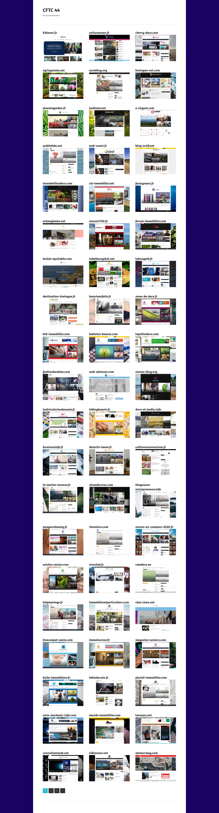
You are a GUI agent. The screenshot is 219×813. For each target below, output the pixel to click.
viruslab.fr (96, 564)
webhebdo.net (52, 146)
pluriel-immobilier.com (151, 677)
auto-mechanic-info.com (59, 715)
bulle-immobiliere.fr (56, 677)
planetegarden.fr (54, 108)
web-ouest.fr (98, 146)
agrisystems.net (54, 70)
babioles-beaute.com (103, 334)
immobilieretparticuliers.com (109, 602)
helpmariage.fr (53, 602)
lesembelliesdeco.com (57, 183)
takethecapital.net (102, 259)
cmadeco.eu (143, 564)
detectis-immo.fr (100, 447)
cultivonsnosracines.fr (150, 447)
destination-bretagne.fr (59, 296)
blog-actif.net (144, 146)
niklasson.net (98, 753)
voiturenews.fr (99, 33)
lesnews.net (143, 715)
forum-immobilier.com (150, 221)
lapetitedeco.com (147, 334)
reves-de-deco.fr (146, 296)
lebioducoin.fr (98, 677)
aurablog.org (98, 70)
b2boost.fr (50, 33)
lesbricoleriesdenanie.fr (59, 409)
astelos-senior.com (55, 564)
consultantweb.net (56, 753)
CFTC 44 (51, 10)
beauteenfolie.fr (100, 296)
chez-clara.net (145, 602)
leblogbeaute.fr (99, 409)
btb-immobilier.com (56, 334)
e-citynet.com (144, 108)
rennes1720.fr (98, 221)
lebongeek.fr (144, 259)
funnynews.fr (144, 183)
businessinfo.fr (53, 447)
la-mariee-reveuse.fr (57, 485)
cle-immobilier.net (101, 183)
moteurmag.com (146, 753)
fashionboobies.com (56, 372)
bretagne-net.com (147, 70)
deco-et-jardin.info (148, 409)
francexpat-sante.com (58, 640)
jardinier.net (97, 108)
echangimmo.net (54, 221)
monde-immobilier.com (104, 715)
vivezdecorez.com (101, 485)
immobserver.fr (99, 640)
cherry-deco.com (146, 33)
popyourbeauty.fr (55, 527)
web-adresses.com (101, 372)
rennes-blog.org (146, 372)
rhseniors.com (98, 527)
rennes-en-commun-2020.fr (154, 527)
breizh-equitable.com (57, 259)
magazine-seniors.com (150, 640)
